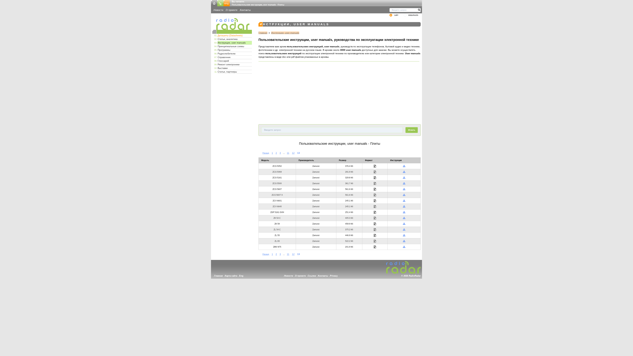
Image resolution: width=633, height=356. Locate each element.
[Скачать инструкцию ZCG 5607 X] (404, 195)
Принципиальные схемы (231, 46)
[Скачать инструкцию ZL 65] (404, 241)
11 (288, 153)
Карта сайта (231, 276)
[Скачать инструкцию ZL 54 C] (404, 229)
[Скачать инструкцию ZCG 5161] (404, 178)
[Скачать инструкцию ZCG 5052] (404, 166)
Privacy (334, 276)
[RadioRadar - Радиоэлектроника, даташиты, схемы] (232, 24)
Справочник (224, 57)
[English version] (227, 3)
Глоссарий (223, 60)
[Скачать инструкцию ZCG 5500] (404, 183)
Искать (411, 130)
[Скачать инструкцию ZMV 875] (404, 247)
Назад (265, 153)
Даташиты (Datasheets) (230, 35)
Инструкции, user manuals (232, 42)
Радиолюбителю (227, 53)
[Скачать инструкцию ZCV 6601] (404, 201)
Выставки (223, 68)
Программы (224, 50)
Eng (241, 276)
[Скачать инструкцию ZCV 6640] (404, 206)
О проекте (231, 10)
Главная (262, 32)
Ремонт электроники (229, 64)
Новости (218, 10)
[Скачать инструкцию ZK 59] (404, 224)
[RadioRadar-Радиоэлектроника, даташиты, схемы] (214, 3)
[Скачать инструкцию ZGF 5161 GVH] (404, 212)
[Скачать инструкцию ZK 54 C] (404, 218)
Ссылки (312, 276)
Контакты (245, 10)
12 (293, 153)
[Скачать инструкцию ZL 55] (404, 235)
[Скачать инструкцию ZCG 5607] (404, 189)
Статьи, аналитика (228, 39)
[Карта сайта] (220, 3)
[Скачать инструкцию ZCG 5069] (404, 172)
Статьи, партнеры (227, 71)
